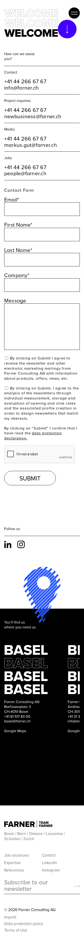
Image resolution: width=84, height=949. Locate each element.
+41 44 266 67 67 (25, 81)
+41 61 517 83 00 (17, 716)
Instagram (22, 544)
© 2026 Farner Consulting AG (30, 909)
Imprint (10, 917)
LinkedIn (9, 544)
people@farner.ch (25, 173)
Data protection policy (23, 923)
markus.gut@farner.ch (30, 144)
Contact (49, 855)
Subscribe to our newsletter (26, 886)
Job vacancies (16, 855)
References (14, 870)
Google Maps (15, 730)
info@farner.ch (21, 87)
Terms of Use (15, 930)
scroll (67, 29)
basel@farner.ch (17, 721)
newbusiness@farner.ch (32, 116)
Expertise (12, 862)
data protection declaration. (33, 435)
